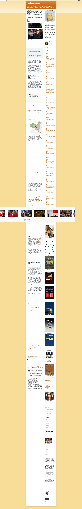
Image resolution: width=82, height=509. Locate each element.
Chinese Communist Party (31, 110)
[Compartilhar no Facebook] (29, 357)
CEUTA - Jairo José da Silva (30, 383)
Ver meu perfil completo (50, 43)
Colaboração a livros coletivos (47, 386)
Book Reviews (46, 420)
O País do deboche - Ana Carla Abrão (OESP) (50, 90)
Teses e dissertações (47, 387)
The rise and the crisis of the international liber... (50, 65)
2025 (46, 47)
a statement (37, 289)
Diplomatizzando (34, 3)
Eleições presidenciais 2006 (47, 423)
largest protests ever (40, 223)
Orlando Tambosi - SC (47, 449)
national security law (33, 344)
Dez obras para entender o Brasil (48, 411)
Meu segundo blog (47, 425)
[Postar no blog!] (28, 357)
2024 (46, 48)
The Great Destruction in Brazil (48, 413)
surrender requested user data (37, 320)
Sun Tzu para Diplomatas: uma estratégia (49, 409)
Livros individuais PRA (47, 385)
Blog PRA (46, 419)
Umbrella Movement (37, 200)
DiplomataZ (46, 421)
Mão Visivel (46, 447)
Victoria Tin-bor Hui (38, 76)
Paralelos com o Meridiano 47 (47, 382)
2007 (46, 222)
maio (46, 56)
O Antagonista (46, 445)
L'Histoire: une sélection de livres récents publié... (50, 173)
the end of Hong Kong (37, 246)
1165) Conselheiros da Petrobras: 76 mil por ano (32, 379)
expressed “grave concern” (32, 283)
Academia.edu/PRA (47, 446)
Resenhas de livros (46, 388)
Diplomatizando (46, 422)
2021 (46, 50)
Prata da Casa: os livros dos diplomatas (48, 381)
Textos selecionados (47, 427)
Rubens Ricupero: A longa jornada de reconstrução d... (49, 176)
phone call (38, 274)
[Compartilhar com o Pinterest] (30, 357)
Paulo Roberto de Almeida (47, 415)
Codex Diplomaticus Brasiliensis (48, 384)
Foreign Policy (46, 451)
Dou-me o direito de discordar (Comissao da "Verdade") (33, 381)
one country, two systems (34, 83)
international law (34, 139)
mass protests (38, 185)
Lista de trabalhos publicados (48, 414)
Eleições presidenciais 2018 (47, 418)
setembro (47, 53)
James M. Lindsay (33, 76)
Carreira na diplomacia (47, 407)
